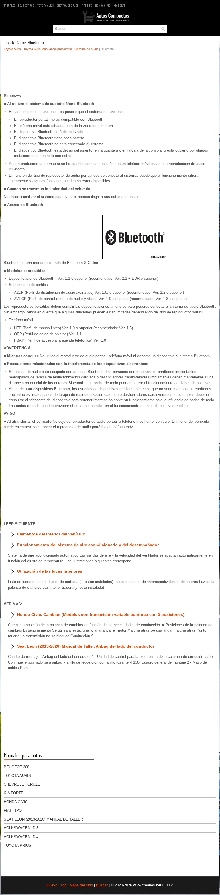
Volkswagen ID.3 (21, 828)
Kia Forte (119, 5)
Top (63, 885)
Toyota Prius (17, 845)
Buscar (102, 885)
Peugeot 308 (26, 5)
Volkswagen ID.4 (21, 837)
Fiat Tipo (86, 5)
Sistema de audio (86, 49)
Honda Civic (103, 5)
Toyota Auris (45, 5)
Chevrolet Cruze (67, 5)
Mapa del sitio (81, 885)
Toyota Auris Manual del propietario (47, 49)
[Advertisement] (110, 74)
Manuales (9, 5)
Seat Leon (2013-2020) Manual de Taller (43, 819)
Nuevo (52, 885)
